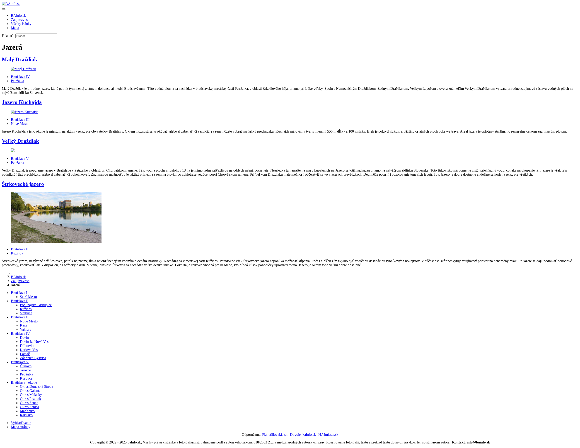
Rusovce (26, 378)
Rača (23, 325)
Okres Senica (29, 407)
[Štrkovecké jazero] (56, 241)
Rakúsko (26, 415)
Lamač (25, 354)
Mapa (15, 28)
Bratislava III (20, 119)
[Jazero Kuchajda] (24, 112)
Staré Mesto (28, 297)
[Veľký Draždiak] (12, 151)
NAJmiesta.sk (328, 434)
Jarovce (25, 370)
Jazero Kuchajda (22, 102)
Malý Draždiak (19, 59)
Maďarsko (27, 411)
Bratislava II (19, 249)
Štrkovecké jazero (23, 184)
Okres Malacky (31, 395)
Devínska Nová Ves (34, 342)
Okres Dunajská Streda (36, 386)
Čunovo (25, 366)
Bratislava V (20, 158)
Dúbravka (27, 346)
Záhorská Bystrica (33, 358)
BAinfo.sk (18, 15)
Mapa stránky (20, 427)
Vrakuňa (26, 313)
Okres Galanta (30, 390)
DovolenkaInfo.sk (303, 434)
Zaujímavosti (20, 20)
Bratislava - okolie (24, 382)
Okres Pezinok (30, 399)
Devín (24, 337)
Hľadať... (8, 36)
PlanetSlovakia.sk (275, 434)
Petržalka (17, 81)
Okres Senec (29, 403)
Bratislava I (19, 293)
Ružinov (17, 253)
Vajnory (25, 329)
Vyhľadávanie (21, 423)
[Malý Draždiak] (23, 69)
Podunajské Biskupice (36, 305)
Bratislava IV (20, 77)
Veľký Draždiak (20, 141)
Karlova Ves (29, 350)
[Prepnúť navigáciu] (3, 9)
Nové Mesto (20, 124)
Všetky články (21, 24)
